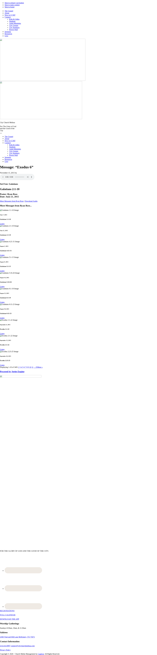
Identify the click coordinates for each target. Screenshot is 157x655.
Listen (2, 224)
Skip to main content (12, 5)
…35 (35, 367)
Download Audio (31, 201)
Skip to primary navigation (14, 3)
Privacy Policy (5, 650)
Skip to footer (9, 7)
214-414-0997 (5, 646)
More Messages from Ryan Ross (12, 201)
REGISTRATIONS (7, 611)
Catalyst (41, 654)
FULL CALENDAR (7, 615)
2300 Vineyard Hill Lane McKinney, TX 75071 (17, 637)
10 (30, 367)
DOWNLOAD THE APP (9, 619)
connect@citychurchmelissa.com (23, 646)
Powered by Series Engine (12, 371)
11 (32, 367)
